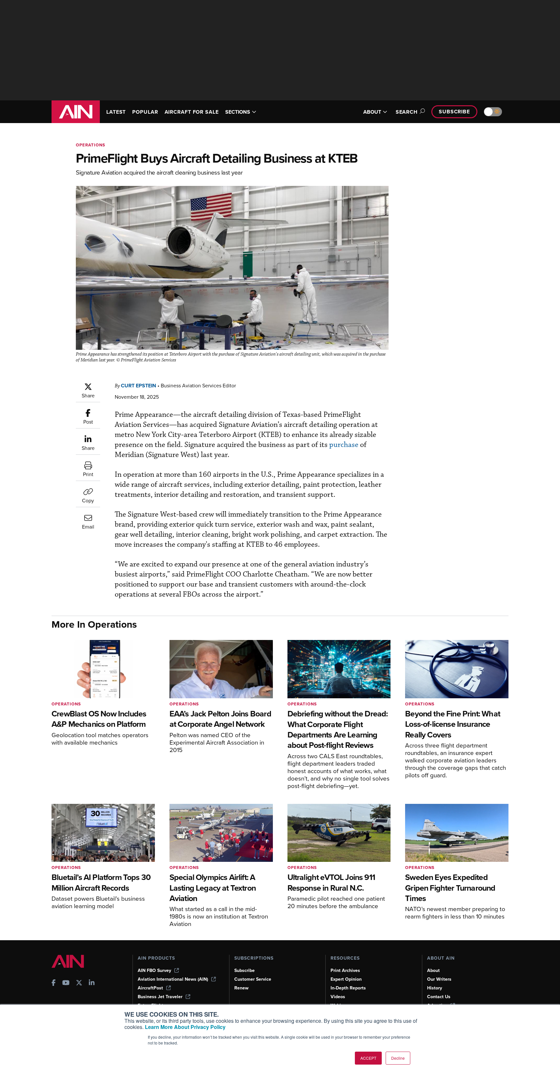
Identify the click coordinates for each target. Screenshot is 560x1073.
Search (407, 111)
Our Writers (439, 979)
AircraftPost (150, 988)
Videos (338, 996)
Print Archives (345, 970)
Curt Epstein (138, 385)
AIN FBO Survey (154, 970)
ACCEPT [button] (368, 1058)
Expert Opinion (346, 979)
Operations (90, 145)
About (433, 970)
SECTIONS (237, 112)
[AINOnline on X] (79, 983)
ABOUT (372, 112)
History (434, 988)
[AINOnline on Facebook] (54, 983)
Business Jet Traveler (160, 996)
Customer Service (252, 979)
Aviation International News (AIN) (173, 979)
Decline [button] (398, 1058)
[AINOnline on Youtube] (66, 983)
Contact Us (438, 996)
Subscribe (454, 111)
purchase (343, 445)
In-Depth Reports (348, 988)
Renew (241, 988)
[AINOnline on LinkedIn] (92, 983)
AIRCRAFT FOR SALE (192, 112)
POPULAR (145, 112)
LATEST (116, 112)
